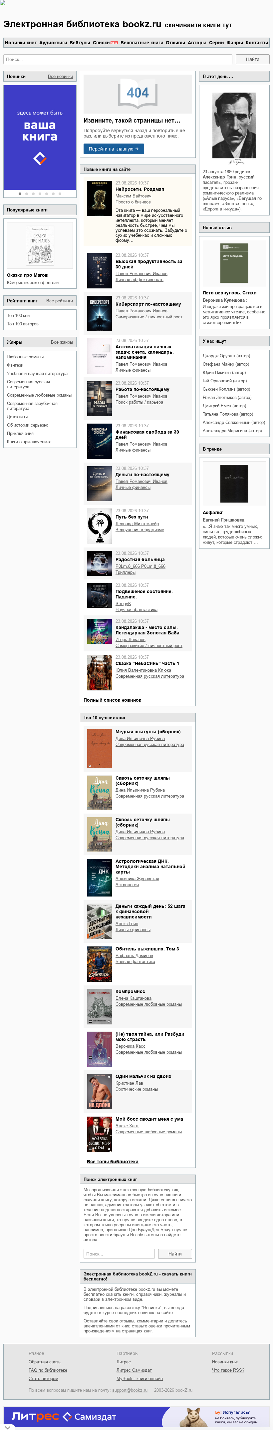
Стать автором (43, 1378)
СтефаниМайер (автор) (226, 364)
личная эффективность (139, 279)
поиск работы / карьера (139, 402)
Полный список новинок (112, 700)
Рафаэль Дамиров (134, 955)
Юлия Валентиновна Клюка (143, 670)
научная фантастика (136, 609)
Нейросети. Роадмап (140, 189)
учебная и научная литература (37, 373)
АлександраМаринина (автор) (232, 430)
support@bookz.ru (129, 1390)
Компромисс (130, 991)
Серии (216, 42)
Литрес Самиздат (134, 1370)
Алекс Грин (127, 923)
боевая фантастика (135, 961)
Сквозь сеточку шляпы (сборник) (143, 780)
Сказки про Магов (27, 275)
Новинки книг (21, 42)
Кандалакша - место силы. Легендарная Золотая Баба (147, 630)
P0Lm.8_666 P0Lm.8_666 (140, 566)
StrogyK (123, 603)
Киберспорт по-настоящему (148, 304)
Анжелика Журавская (137, 878)
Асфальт (213, 512)
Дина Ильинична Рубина (140, 738)
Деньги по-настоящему (142, 474)
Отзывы (175, 42)
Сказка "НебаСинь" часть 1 (147, 663)
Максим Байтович (133, 195)
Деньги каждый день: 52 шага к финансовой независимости (150, 911)
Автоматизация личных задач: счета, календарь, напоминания (145, 352)
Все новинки (60, 76)
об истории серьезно (27, 425)
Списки (101, 42)
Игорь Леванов (130, 639)
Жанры (234, 42)
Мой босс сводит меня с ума (149, 1119)
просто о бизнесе (133, 201)
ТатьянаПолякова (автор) (228, 414)
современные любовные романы (39, 395)
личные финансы (133, 370)
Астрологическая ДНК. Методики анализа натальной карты (150, 867)
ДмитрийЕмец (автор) (224, 405)
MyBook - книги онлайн (140, 1378)
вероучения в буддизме (140, 529)
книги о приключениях (29, 441)
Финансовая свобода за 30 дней (147, 434)
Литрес (124, 1361)
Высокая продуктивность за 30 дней (149, 264)
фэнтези (15, 365)
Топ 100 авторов (23, 323)
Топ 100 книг (19, 315)
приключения (20, 433)
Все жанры (62, 342)
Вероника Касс (130, 1046)
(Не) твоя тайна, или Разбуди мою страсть (150, 1036)
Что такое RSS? (228, 1370)
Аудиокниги (53, 42)
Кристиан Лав (129, 1083)
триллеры (126, 572)
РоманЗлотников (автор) (227, 397)
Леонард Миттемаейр (137, 523)
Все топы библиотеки (112, 1161)
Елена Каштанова (133, 998)
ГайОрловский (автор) (225, 380)
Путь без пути (132, 517)
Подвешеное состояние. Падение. (144, 594)
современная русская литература (28, 384)
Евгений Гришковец (224, 520)
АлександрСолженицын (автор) (234, 422)
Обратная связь (45, 1361)
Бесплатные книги (142, 42)
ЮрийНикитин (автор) (224, 372)
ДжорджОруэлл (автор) (226, 355)
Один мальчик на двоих (143, 1076)
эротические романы (137, 1089)
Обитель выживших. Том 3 (147, 948)
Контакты (257, 42)
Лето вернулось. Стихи (230, 292)
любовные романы (25, 356)
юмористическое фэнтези (33, 282)
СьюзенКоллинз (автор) (226, 389)
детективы (17, 416)
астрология (127, 884)
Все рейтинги (59, 300)
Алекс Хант (127, 1125)
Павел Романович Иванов (141, 273)
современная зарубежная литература (32, 406)
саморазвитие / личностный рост (149, 316)
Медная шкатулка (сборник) (148, 731)
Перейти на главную (111, 149)
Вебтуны (80, 42)
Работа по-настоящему (142, 389)
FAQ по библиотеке (48, 1370)
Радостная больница (140, 559)
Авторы (197, 42)
